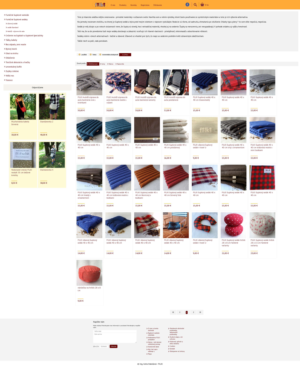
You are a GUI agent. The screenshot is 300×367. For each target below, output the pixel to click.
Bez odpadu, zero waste (16, 44)
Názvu (111, 64)
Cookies (172, 346)
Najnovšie (120, 64)
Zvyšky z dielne (12, 71)
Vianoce (9, 80)
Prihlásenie (157, 5)
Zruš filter (125, 55)
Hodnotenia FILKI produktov (154, 339)
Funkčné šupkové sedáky (17, 19)
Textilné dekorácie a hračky (18, 62)
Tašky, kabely (11, 40)
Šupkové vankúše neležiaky (153, 334)
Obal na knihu (12, 53)
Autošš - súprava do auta (15, 31)
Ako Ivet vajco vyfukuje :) (153, 350)
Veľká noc (10, 75)
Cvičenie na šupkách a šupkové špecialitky (24, 35)
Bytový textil (11, 49)
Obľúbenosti (93, 64)
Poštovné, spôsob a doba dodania (176, 343)
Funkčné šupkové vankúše (17, 15)
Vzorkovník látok (153, 347)
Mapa (150, 354)
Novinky (133, 5)
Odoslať (113, 346)
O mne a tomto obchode (153, 329)
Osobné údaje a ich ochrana (176, 338)
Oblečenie (10, 57)
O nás (113, 5)
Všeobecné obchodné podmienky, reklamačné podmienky (177, 331)
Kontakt (172, 349)
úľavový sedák (12, 24)
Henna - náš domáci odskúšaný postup (154, 343)
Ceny (103, 64)
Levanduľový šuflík (14, 66)
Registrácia (145, 5)
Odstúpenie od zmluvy (177, 351)
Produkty (122, 5)
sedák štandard (12, 27)
